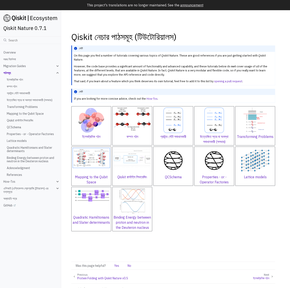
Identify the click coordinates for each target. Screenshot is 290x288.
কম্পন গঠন (12, 86)
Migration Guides (14, 66)
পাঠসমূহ (7, 73)
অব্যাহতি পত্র (10, 198)
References (14, 175)
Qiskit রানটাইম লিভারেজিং (20, 120)
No (129, 266)
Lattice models (17, 141)
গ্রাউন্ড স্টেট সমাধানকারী (18, 93)
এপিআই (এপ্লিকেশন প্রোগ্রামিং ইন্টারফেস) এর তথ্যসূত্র (25, 190)
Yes (116, 266)
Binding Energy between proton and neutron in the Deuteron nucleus (30, 159)
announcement (191, 5)
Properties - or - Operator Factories (30, 134)
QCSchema (14, 127)
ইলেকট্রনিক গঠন (15, 80)
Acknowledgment (18, 168)
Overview (9, 52)
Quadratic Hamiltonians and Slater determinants (29, 149)
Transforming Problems (22, 107)
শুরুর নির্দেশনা (9, 59)
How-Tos (9, 182)
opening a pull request (228, 81)
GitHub (8, 205)
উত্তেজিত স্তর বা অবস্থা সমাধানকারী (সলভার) (29, 100)
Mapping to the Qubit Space (25, 114)
